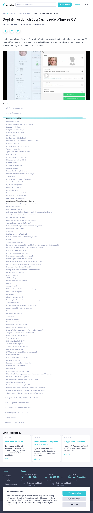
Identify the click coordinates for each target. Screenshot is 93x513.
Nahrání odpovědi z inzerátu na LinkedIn (19, 259)
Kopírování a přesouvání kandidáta (17, 250)
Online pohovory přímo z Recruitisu (17, 182)
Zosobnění (9, 231)
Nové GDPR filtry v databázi (15, 272)
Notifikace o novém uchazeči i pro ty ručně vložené (22, 204)
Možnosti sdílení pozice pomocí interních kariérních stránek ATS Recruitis (29, 374)
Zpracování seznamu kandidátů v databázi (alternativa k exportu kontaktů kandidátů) (33, 245)
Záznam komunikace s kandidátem (17, 157)
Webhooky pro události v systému (16, 325)
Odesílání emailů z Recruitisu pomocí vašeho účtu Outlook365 (25, 388)
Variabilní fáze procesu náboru (16, 196)
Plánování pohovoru (12, 163)
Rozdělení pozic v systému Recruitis (17, 146)
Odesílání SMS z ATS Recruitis (15, 366)
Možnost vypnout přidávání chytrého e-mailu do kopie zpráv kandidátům (29, 212)
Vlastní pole (10, 316)
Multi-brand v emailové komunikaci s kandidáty (21, 289)
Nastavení (74, 505)
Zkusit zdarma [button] (64, 4)
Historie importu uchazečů (14, 297)
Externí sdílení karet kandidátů (15, 198)
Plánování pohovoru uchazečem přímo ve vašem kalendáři (24, 330)
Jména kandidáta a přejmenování (16, 336)
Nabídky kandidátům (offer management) (19, 308)
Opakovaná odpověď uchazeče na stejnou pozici (21, 220)
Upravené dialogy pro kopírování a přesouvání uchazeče (24, 264)
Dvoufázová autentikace (14, 207)
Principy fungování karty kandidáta (17, 253)
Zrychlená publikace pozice (14, 344)
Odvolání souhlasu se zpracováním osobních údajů (22, 379)
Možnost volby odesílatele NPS (16, 218)
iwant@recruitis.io (79, 477)
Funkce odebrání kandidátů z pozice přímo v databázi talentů (25, 390)
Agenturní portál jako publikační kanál (18, 152)
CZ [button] (85, 4)
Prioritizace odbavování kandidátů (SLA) (18, 267)
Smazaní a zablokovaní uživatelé (16, 281)
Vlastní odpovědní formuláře (15, 133)
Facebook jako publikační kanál (16, 138)
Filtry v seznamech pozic (14, 292)
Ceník (7, 480)
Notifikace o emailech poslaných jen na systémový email (24, 226)
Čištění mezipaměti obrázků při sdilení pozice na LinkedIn (24, 261)
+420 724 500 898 (31, 477)
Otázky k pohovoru (12, 168)
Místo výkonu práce (12, 319)
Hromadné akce (11, 368)
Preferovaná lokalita (12, 322)
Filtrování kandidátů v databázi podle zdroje (20, 174)
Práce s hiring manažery (14, 165)
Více (6, 459)
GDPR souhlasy (11, 278)
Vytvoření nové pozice (13, 149)
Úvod (4, 13)
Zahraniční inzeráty (12, 303)
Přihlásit (78, 4)
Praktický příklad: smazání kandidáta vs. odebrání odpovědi (24, 300)
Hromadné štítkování (13, 122)
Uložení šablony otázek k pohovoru (17, 327)
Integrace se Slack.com (13, 127)
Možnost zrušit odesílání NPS (15, 341)
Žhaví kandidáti (11, 176)
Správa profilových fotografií (15, 242)
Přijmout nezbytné (74, 499)
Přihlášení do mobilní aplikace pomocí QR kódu (21, 305)
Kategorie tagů (11, 154)
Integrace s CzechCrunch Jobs (15, 130)
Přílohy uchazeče (11, 311)
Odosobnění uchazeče (13, 355)
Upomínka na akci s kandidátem (16, 382)
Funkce (8, 476)
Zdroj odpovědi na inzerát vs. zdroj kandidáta (20, 333)
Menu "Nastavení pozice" (14, 209)
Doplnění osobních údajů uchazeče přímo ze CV (21, 201)
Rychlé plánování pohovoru (14, 185)
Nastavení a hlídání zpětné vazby (16, 171)
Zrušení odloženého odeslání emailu (17, 371)
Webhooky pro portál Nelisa (15, 229)
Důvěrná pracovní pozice (14, 314)
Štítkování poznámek (12, 338)
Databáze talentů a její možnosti (16, 234)
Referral (8, 283)
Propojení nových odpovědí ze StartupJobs (19, 124)
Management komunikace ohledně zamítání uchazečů (23, 270)
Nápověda (12, 13)
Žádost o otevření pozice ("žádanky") (17, 346)
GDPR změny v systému (13, 187)
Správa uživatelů (11, 286)
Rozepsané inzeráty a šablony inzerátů (18, 363)
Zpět (7, 103)
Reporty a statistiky (12, 275)
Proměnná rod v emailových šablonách (18, 179)
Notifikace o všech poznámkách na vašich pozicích (22, 193)
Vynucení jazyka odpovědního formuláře (19, 223)
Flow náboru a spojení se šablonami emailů (19, 256)
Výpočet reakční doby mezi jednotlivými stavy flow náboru (24, 393)
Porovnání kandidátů (12, 190)
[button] (5, 31)
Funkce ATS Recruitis (24, 13)
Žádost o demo (11, 484)
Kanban (8, 239)
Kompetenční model (12, 143)
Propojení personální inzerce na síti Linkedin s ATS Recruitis (25, 248)
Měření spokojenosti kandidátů (16, 160)
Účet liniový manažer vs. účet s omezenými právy (21, 237)
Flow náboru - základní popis (15, 349)
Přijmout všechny (74, 493)
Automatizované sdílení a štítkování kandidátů (20, 215)
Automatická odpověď (13, 360)
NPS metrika (10, 294)
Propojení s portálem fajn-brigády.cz (17, 377)
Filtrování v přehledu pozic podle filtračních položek (22, 141)
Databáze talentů (11, 135)
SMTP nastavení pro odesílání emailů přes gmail (21, 352)
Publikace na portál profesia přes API (18, 385)
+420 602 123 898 (55, 477)
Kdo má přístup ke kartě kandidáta (17, 357)
